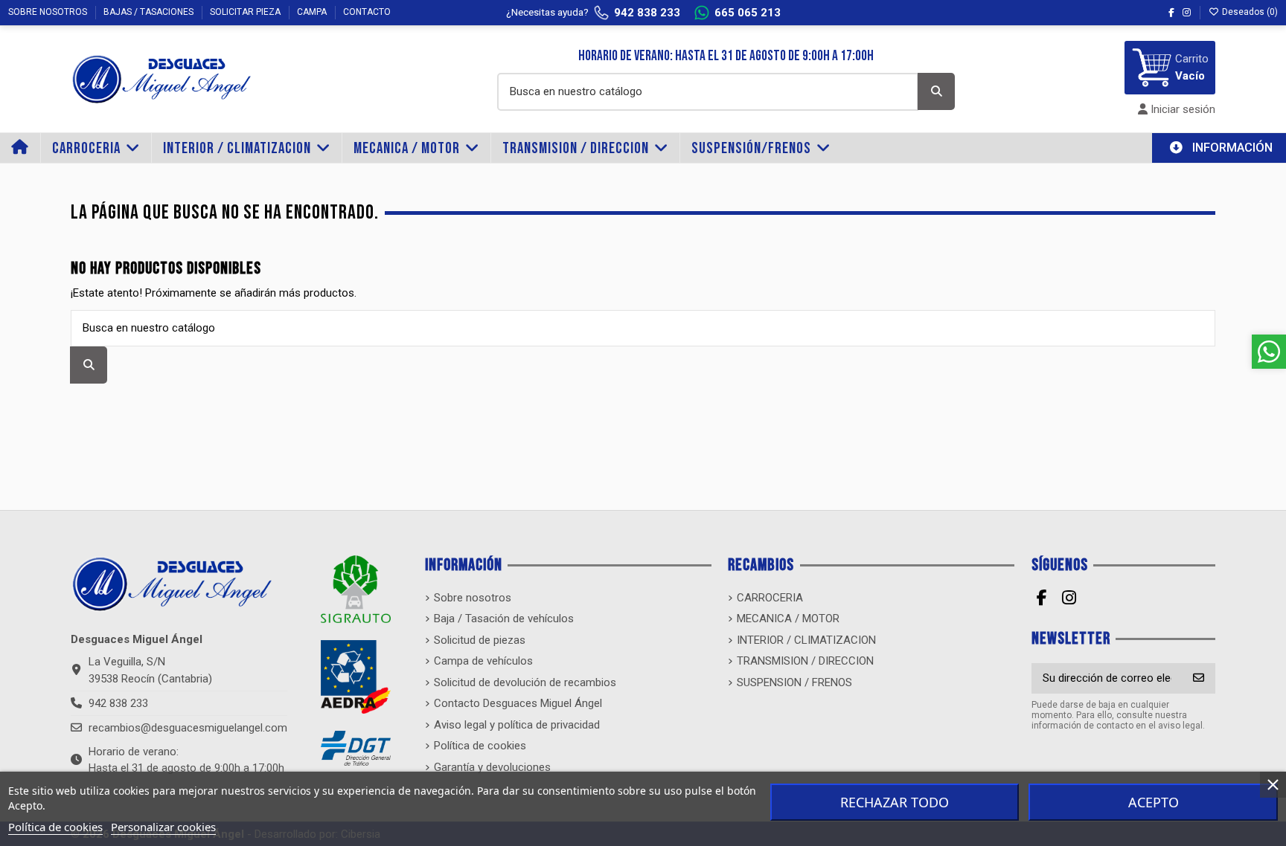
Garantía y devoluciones (492, 767)
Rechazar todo (894, 802)
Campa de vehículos (483, 661)
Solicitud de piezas (479, 640)
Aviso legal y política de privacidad (517, 725)
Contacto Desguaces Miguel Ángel (518, 703)
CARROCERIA (770, 597)
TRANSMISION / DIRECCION (805, 661)
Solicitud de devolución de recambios (525, 682)
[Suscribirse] (1198, 678)
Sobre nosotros (48, 12)
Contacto (367, 12)
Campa (313, 12)
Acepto (1153, 802)
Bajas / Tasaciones (149, 12)
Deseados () (1249, 12)
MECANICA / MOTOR (788, 618)
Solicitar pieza (246, 12)
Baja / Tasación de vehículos (504, 618)
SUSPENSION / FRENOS (794, 682)
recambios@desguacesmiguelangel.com (188, 727)
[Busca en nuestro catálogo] (936, 91)
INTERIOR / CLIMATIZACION (806, 640)
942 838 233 (118, 703)
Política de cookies (55, 826)
